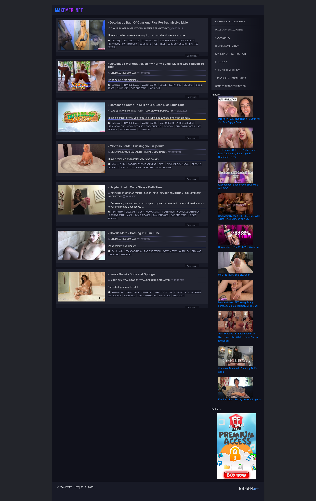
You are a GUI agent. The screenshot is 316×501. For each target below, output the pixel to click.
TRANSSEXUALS (131, 40)
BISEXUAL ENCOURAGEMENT (126, 151)
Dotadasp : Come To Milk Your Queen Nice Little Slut (146, 105)
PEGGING (196, 164)
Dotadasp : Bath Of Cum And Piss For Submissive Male (148, 22)
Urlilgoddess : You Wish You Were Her (238, 247)
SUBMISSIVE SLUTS (177, 43)
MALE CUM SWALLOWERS (124, 280)
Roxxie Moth (117, 251)
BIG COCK (132, 43)
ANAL (129, 215)
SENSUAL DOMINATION (178, 164)
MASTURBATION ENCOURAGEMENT (177, 40)
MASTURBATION (149, 40)
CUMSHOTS (145, 43)
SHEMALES (129, 295)
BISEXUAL (130, 211)
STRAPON (113, 167)
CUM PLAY (184, 251)
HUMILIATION (168, 211)
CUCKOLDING (151, 193)
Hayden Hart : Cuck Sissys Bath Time (135, 187)
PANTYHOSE (175, 84)
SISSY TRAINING (163, 167)
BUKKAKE (196, 251)
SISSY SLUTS (127, 167)
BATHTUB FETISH (139, 88)
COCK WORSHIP (135, 126)
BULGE (163, 84)
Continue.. (192, 55)
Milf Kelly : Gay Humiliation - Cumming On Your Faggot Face (239, 120)
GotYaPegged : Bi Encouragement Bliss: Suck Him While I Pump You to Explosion (238, 337)
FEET (162, 43)
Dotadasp (116, 40)
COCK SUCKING (153, 126)
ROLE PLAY (221, 61)
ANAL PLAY (178, 295)
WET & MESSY (170, 251)
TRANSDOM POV (117, 43)
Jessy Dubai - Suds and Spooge (132, 274)
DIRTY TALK (164, 295)
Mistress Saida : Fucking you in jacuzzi (137, 146)
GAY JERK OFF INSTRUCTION (126, 28)
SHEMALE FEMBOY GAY (156, 28)
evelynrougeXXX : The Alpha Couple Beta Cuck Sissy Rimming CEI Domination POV (237, 153)
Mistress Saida (118, 164)
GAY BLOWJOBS (142, 215)
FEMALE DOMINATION (155, 151)
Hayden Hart (117, 211)
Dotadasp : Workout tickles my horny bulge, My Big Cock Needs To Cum (156, 65)
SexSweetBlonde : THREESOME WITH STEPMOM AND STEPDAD (239, 217)
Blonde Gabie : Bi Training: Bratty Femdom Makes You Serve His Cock (238, 304)
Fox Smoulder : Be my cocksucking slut (239, 399)
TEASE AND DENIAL (147, 295)
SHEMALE (126, 254)
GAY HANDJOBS (160, 215)
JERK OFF (113, 254)
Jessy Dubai (117, 292)
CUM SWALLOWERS (185, 126)
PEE (156, 43)
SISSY (161, 164)
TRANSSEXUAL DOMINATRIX (158, 110)
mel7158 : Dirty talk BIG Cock (234, 274)
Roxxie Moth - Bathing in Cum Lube (134, 233)
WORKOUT (155, 88)
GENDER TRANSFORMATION (230, 86)
